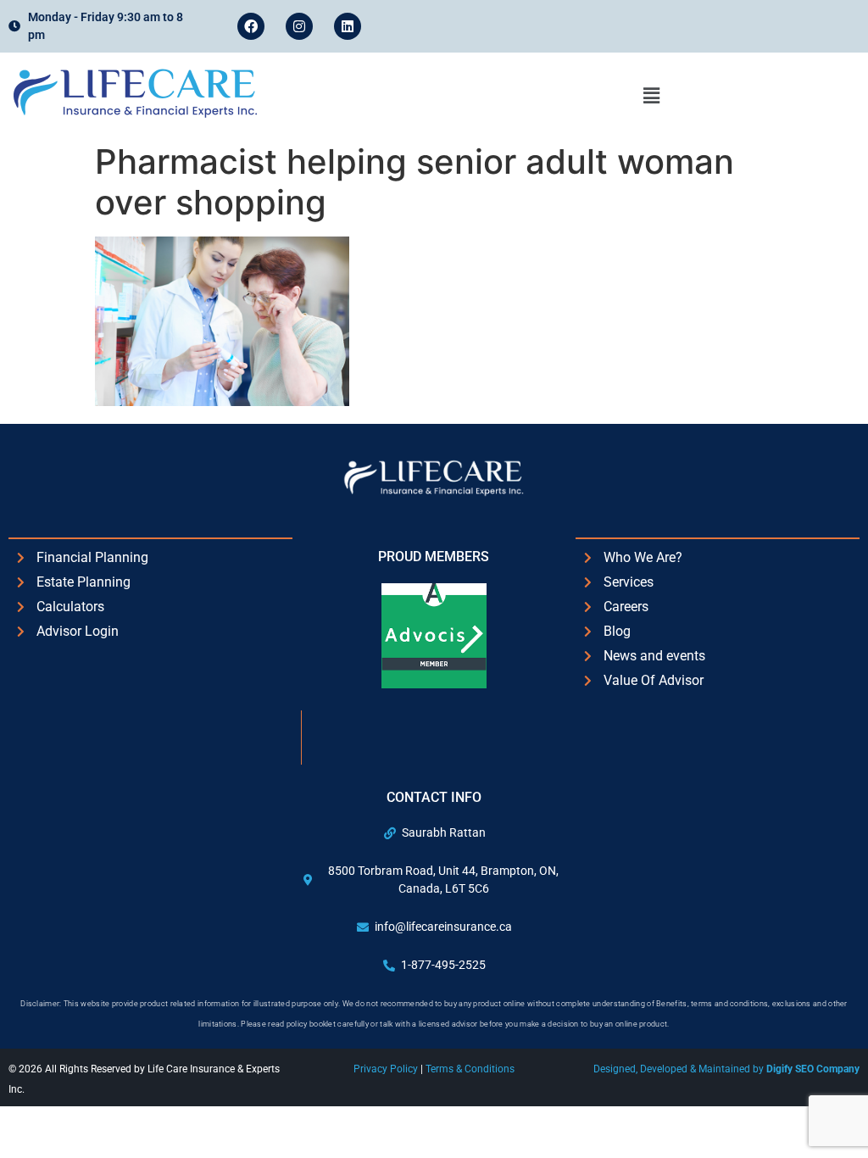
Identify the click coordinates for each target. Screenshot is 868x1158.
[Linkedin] (347, 26)
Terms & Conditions (470, 1069)
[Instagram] (299, 26)
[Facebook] (250, 26)
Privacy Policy (386, 1069)
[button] (651, 95)
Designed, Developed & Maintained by (726, 1069)
